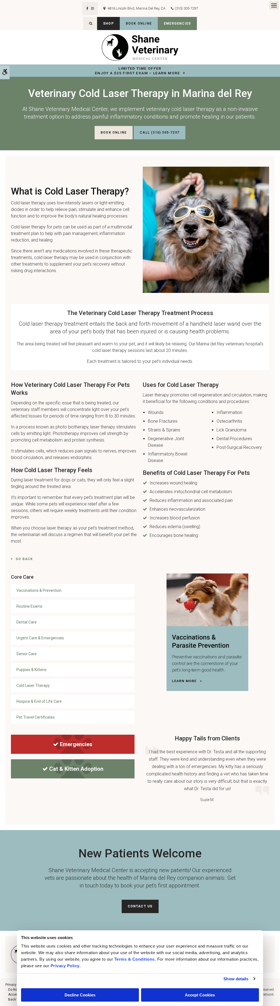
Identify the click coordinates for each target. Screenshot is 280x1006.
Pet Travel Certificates (35, 717)
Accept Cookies (200, 995)
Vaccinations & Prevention (39, 590)
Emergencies (177, 23)
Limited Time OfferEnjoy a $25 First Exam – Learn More (137, 70)
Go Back (24, 559)
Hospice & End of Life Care (39, 701)
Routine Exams (29, 606)
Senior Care (26, 654)
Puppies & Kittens (31, 669)
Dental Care (26, 622)
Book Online (139, 23)
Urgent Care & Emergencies (40, 638)
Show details (235, 978)
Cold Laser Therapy (33, 685)
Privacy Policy (15, 985)
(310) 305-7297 (186, 8)
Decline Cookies (80, 995)
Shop (108, 23)
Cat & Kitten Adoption (76, 769)
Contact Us (140, 906)
